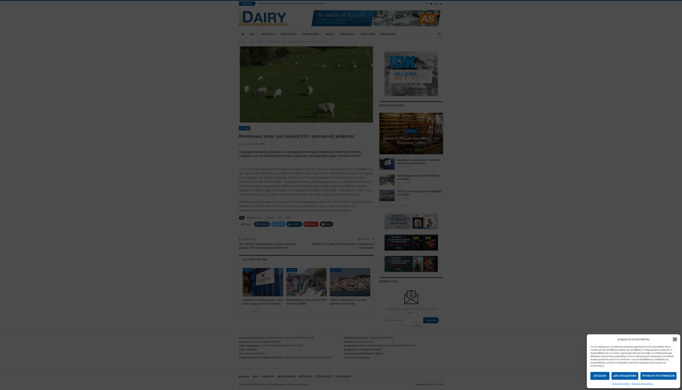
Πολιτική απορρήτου (642, 383)
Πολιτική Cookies (621, 383)
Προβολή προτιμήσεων (658, 375)
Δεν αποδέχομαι (625, 375)
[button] (675, 339)
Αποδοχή (600, 375)
